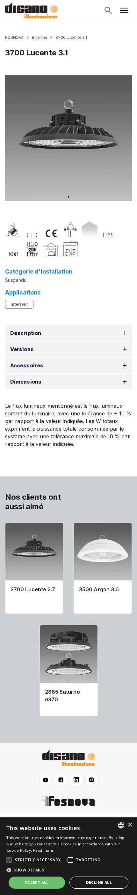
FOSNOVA (14, 37)
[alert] (68, 856)
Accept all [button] (37, 882)
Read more (43, 850)
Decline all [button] (99, 882)
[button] (68, 333)
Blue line (39, 37)
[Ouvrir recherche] (108, 10)
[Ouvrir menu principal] (124, 10)
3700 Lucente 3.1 (71, 37)
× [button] (129, 824)
